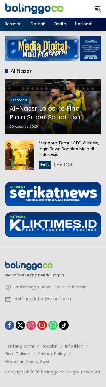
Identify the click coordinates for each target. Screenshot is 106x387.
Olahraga (19, 100)
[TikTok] (64, 325)
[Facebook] (9, 325)
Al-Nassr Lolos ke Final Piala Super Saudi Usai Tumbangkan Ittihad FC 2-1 (48, 113)
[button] (97, 8)
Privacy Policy (52, 354)
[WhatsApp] (53, 325)
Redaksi (49, 346)
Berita (45, 164)
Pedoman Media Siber (27, 361)
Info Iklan (74, 346)
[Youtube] (42, 325)
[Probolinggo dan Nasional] (34, 8)
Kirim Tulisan (17, 354)
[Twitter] (20, 325)
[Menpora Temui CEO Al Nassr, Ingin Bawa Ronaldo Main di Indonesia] (19, 155)
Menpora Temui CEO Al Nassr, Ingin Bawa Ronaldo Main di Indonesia (69, 148)
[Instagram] (31, 325)
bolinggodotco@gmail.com (43, 299)
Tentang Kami (19, 346)
